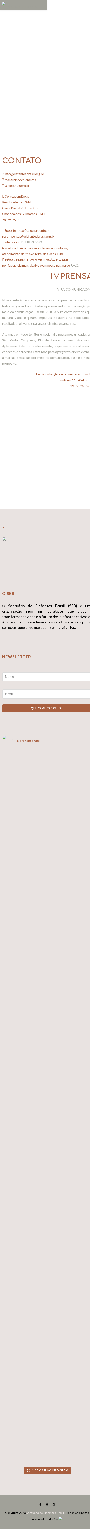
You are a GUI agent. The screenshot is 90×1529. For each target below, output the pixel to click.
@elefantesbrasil (17, 185)
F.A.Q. (75, 265)
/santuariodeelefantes (20, 180)
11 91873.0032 (31, 242)
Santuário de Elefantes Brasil (45, 1512)
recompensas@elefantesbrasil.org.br (28, 236)
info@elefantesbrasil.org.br (24, 174)
